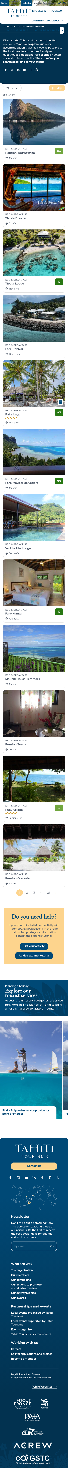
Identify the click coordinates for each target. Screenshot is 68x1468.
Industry (26, 3)
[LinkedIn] (34, 1178)
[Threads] (57, 1178)
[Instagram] (18, 1178)
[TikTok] (42, 1178)
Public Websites (42, 1386)
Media (37, 3)
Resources (48, 3)
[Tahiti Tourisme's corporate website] (18, 13)
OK (52, 1246)
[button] (46, 20)
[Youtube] (26, 1178)
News (4, 3)
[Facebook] (10, 1178)
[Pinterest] (49, 1178)
